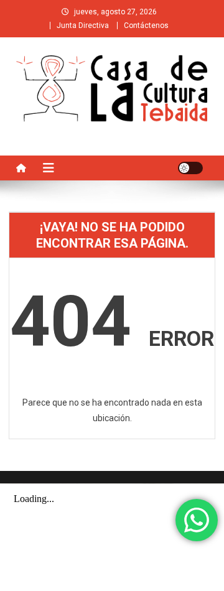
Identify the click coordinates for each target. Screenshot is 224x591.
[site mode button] (190, 168)
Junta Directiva (83, 25)
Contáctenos (146, 25)
